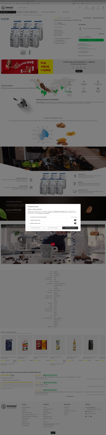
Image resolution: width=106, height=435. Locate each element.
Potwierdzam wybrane (35, 228)
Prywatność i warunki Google (44, 213)
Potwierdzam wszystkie (70, 228)
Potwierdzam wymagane (53, 228)
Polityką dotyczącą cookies (59, 211)
